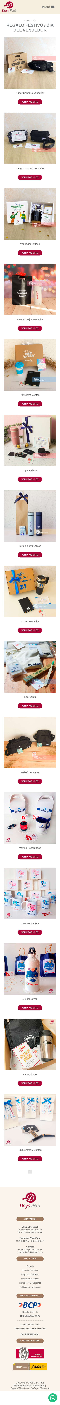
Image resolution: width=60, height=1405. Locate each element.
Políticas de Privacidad (30, 1287)
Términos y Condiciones (30, 1283)
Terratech (45, 1388)
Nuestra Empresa (30, 1270)
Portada (30, 1266)
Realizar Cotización (30, 1279)
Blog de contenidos (30, 1274)
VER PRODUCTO (30, 102)
